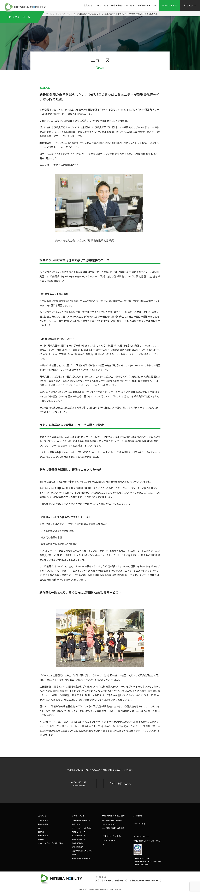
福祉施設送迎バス (78, 839)
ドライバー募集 (139, 823)
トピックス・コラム (147, 5)
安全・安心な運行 (109, 824)
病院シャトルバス (78, 832)
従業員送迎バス (77, 843)
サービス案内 (101, 5)
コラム (104, 844)
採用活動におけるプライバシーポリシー (148, 841)
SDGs (40, 828)
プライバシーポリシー (141, 836)
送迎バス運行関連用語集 (81, 858)
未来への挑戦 (43, 824)
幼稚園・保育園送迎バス (81, 820)
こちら (75, 165)
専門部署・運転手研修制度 (112, 820)
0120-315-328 (78, 783)
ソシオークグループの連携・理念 (50, 843)
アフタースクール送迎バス (82, 828)
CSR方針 (41, 832)
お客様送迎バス (77, 847)
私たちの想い (43, 820)
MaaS (74, 854)
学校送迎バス (77, 824)
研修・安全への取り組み (123, 5)
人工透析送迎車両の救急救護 (113, 828)
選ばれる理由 (43, 835)
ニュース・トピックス (110, 840)
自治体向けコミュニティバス (82, 851)
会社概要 (41, 839)
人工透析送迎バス (78, 835)
